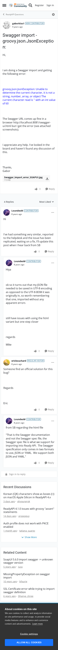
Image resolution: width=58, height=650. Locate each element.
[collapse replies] (29, 208)
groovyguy (24, 516)
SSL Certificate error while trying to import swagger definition (29, 590)
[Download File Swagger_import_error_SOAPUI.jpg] (47, 178)
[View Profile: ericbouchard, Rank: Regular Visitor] (6, 362)
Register (39, 5)
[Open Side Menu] (4, 5)
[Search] (30, 5)
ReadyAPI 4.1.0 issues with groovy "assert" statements (28, 510)
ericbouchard (18, 360)
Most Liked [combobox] (46, 201)
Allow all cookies (29, 642)
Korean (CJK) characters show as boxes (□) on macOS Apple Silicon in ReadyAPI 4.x (28, 495)
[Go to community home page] (18, 5)
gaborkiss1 (18, 23)
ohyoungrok (23, 501)
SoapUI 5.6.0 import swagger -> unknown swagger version (28, 561)
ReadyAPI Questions (15, 14)
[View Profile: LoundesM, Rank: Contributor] (6, 212)
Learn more (37, 624)
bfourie (23, 581)
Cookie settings (29, 634)
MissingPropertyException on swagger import (26, 576)
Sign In (50, 5)
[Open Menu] (53, 14)
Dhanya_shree (25, 596)
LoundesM (17, 210)
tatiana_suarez (27, 530)
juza (20, 566)
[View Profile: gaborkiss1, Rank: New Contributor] (7, 25)
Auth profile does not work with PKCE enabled (25, 525)
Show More (31, 537)
